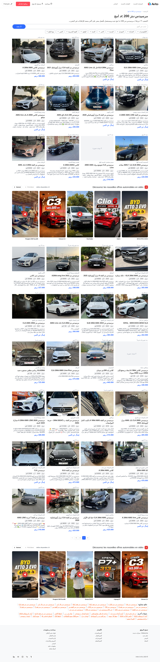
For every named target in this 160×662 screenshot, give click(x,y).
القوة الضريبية (72, 32)
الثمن (61, 32)
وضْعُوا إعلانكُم (23, 4)
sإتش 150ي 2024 (126, 616)
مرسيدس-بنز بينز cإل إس (46, 604)
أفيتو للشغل (98, 641)
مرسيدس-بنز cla (131, 604)
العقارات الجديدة (125, 4)
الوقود (84, 32)
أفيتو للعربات (98, 633)
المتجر (146, 638)
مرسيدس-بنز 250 (91, 610)
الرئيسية (145, 11)
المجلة (146, 641)
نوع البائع (51, 32)
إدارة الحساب (52, 638)
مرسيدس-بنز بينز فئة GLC (97, 604)
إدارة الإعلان (52, 636)
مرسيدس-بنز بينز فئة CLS (27, 604)
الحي (102, 32)
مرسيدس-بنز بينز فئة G (126, 607)
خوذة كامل (35, 616)
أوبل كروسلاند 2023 (25, 614)
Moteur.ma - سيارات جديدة (140, 633)
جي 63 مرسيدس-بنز (105, 610)
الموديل (121, 32)
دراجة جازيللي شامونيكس (99, 614)
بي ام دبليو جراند (130, 614)
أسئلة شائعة (52, 649)
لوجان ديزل (84, 616)
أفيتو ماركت (98, 638)
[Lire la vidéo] (134, 214)
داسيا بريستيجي (25, 616)
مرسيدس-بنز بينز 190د (95, 607)
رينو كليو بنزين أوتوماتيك (98, 616)
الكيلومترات (143, 32)
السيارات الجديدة (138, 4)
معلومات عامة (52, 646)
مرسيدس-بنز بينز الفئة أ (139, 610)
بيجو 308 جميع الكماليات (71, 616)
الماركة (131, 32)
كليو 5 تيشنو (131, 619)
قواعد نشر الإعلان (51, 633)
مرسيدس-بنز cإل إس (63, 604)
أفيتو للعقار (99, 636)
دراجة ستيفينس (142, 619)
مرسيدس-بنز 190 (110, 607)
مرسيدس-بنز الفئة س (59, 607)
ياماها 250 (58, 616)
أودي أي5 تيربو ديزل (116, 614)
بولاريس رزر (68, 614)
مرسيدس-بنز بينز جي (76, 610)
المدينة (111, 32)
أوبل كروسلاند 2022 (140, 616)
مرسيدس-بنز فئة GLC (80, 604)
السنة (93, 32)
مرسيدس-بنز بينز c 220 (116, 604)
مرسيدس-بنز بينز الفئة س (77, 607)
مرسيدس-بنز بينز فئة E (42, 607)
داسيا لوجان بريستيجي (82, 614)
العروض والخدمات (51, 641)
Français (7, 4)
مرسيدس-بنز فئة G (26, 607)
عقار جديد (145, 636)
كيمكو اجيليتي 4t (47, 616)
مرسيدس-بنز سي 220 (122, 610)
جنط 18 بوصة (113, 616)
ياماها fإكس (58, 614)
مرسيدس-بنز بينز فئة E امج (43, 614)
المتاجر (116, 4)
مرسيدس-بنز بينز (141, 607)
